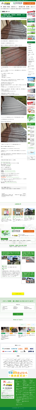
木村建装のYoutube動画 (32, 388)
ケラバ (32, 364)
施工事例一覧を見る (18, 293)
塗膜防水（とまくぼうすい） (27, 360)
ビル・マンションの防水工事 (19, 404)
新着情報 (29, 324)
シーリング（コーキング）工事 (25, 359)
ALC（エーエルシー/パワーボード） (8, 359)
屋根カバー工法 (30, 52)
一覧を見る (31, 147)
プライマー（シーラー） (21, 358)
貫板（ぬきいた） (27, 364)
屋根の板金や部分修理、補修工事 (31, 61)
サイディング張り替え (31, 69)
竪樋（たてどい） (30, 366)
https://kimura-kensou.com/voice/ (10, 171)
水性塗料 (18, 359)
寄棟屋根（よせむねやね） (11, 365)
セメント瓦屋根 (16, 361)
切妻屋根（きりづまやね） (19, 365)
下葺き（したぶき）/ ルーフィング (28, 362)
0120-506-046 (9, 164)
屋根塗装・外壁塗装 (6, 6)
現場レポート (23, 324)
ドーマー (17, 366)
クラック (8, 358)
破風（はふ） (22, 364)
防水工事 (29, 48)
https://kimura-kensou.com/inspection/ (13, 177)
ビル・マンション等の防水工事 (31, 74)
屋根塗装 (29, 46)
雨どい (5, 364)
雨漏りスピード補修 (26, 384)
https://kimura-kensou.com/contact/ (11, 182)
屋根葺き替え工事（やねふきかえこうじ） (14, 362)
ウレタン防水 (16, 360)
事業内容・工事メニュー (32, 383)
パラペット (9, 367)
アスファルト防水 (11, 360)
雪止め (22, 362)
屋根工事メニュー (14, 6)
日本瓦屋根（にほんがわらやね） (23, 361)
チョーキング (12, 358)
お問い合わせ (31, 395)
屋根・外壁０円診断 (26, 385)
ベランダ (6, 360)
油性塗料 (15, 359)
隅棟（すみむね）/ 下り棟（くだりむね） (9, 366)
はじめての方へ (25, 383)
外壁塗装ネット (3, 339)
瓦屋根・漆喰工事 (31, 59)
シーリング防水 (30, 57)
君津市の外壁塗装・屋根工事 (25, 399)
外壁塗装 (29, 44)
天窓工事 (18, 401)
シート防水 (20, 360)
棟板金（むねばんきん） (10, 364)
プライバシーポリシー (32, 397)
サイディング (28, 358)
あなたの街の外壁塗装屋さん (5, 338)
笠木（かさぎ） (13, 363)
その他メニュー (32, 398)
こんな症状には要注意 (26, 392)
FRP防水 (13, 367)
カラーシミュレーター (26, 390)
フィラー (16, 358)
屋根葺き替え (30, 50)
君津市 (14, 240)
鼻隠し (20, 366)
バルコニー (31, 359)
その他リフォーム (31, 71)
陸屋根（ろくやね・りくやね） (8, 361)
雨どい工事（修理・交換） (31, 66)
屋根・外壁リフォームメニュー (19, 382)
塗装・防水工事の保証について (26, 394)
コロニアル (26, 367)
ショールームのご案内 (32, 385)
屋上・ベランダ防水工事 (31, 55)
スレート (23, 367)
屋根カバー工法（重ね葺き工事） (19, 389)
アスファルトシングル (18, 367)
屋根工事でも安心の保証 (32, 392)
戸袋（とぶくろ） (29, 363)
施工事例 (27, 6)
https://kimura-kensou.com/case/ (10, 170)
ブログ (33, 324)
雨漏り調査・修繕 (22, 6)
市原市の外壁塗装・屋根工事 (25, 401)
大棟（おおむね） (26, 365)
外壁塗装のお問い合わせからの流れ (26, 387)
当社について (33, 6)
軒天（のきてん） (16, 364)
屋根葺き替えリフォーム (19, 386)
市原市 (7, 240)
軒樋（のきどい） (24, 366)
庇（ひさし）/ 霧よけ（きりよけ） (21, 363)
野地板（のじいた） (7, 363)
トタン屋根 (30, 361)
